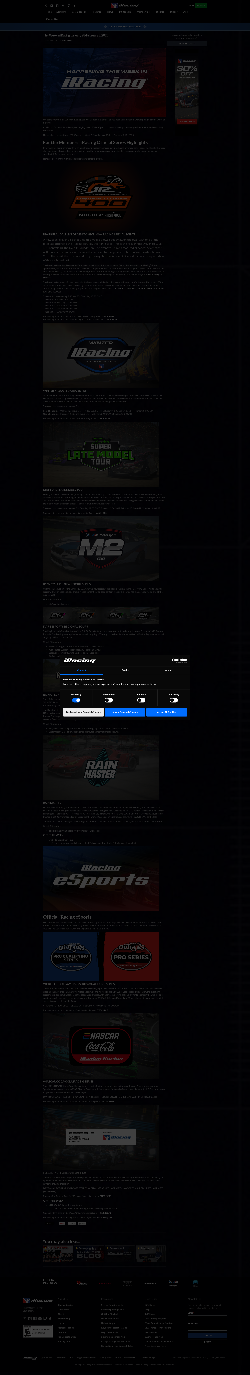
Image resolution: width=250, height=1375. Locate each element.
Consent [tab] (81, 670)
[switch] (109, 700)
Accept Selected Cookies (125, 712)
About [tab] (168, 670)
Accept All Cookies (166, 712)
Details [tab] (125, 670)
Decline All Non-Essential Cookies (83, 712)
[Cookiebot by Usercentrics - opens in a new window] (174, 661)
